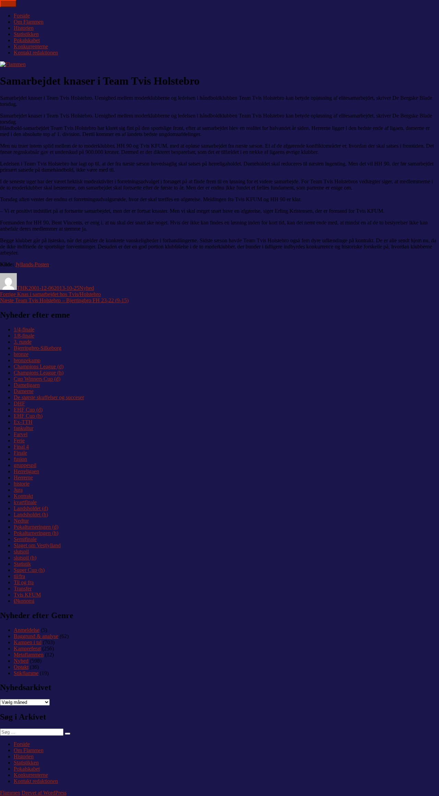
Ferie (19, 440)
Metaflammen (29, 655)
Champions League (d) (38, 366)
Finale (20, 453)
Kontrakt (23, 496)
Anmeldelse (26, 630)
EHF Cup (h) (28, 416)
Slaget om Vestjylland (37, 545)
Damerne (24, 391)
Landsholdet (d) (31, 508)
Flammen (10, 793)
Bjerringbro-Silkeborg (37, 348)
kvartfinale (25, 502)
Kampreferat (27, 648)
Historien (24, 28)
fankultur (23, 428)
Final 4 (21, 447)
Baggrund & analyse (36, 636)
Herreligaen (26, 471)
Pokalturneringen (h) (36, 533)
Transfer (23, 588)
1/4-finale (24, 329)
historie (21, 484)
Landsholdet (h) (31, 514)
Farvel (20, 434)
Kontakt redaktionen (36, 53)
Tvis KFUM (27, 595)
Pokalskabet (27, 40)
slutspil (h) (25, 558)
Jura (18, 490)
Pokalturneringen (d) (36, 527)
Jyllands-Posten (32, 264)
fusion (20, 459)
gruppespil (25, 465)
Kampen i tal (27, 642)
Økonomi (24, 601)
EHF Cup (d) (28, 410)
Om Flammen (29, 22)
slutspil (21, 551)
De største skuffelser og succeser (49, 397)
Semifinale (25, 539)
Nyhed (86, 288)
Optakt (21, 667)
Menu (8, 3)
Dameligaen (27, 385)
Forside (22, 16)
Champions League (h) (38, 373)
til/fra (19, 576)
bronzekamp (27, 360)
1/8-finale (24, 336)
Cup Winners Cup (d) (37, 379)
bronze (21, 354)
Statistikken (26, 34)
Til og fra (24, 582)
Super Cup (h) (29, 570)
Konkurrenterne (31, 46)
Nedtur (21, 521)
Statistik (22, 564)
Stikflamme (26, 673)
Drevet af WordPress (44, 793)
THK (22, 288)
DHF (19, 403)
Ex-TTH (23, 422)
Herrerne (23, 477)
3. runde (23, 342)
